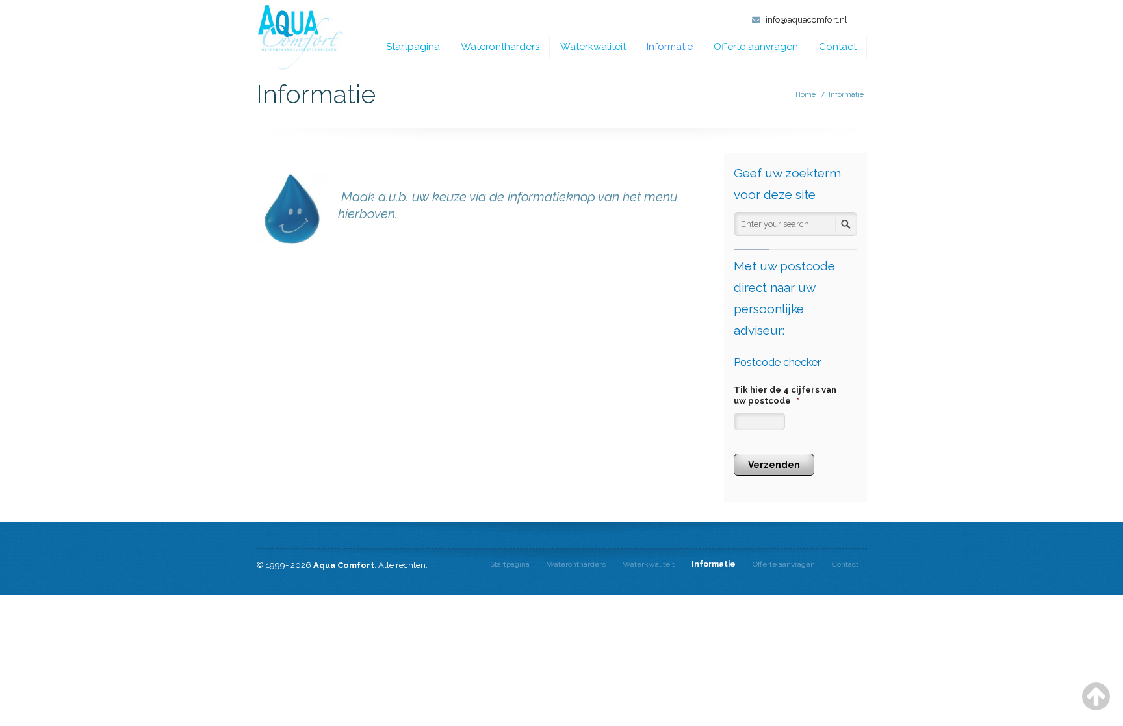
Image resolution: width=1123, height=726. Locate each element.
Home (805, 94)
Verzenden (774, 465)
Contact (838, 47)
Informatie (670, 47)
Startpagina (413, 47)
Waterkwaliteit (593, 47)
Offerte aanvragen (756, 47)
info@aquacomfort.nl (806, 20)
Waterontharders (500, 47)
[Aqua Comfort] (300, 37)
